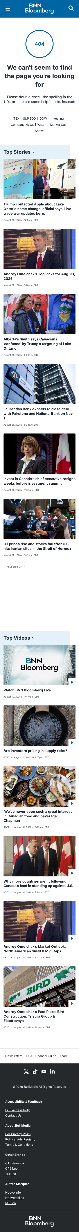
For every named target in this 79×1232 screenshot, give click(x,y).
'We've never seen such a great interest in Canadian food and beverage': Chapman (38, 816)
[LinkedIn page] (52, 1071)
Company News (22, 124)
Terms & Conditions (19, 1144)
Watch (41, 124)
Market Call (58, 124)
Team (64, 1056)
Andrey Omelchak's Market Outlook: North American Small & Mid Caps (35, 948)
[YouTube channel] (44, 1071)
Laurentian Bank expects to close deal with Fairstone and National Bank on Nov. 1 (39, 413)
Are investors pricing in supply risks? (35, 750)
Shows (39, 131)
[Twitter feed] (26, 1071)
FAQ (29, 1056)
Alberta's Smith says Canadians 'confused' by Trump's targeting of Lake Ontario (37, 344)
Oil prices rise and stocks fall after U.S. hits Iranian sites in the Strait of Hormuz (37, 546)
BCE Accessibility (17, 1110)
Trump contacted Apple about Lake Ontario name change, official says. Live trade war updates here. (37, 209)
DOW (43, 118)
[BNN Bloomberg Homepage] (39, 9)
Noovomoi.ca (14, 1198)
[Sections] (8, 8)
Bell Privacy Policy (18, 1134)
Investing (57, 118)
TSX (16, 118)
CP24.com (12, 1168)
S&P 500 (29, 118)
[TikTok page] (35, 1071)
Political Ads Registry (20, 1139)
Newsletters (13, 1056)
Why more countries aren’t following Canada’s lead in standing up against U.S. (38, 883)
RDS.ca (10, 1203)
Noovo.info (13, 1192)
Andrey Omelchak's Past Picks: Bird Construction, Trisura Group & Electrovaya (34, 1016)
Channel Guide (45, 1056)
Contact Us (13, 1115)
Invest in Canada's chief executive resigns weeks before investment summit (39, 481)
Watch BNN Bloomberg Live (27, 690)
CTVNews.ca (14, 1163)
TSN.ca (10, 1174)
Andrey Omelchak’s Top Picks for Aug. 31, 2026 (39, 276)
